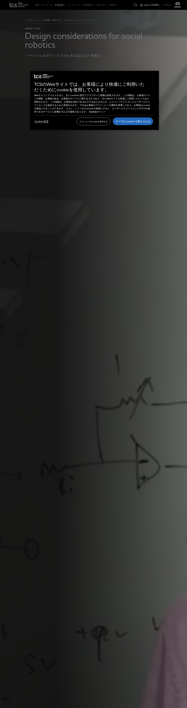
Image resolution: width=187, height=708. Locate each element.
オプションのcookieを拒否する (93, 121)
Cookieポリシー (97, 111)
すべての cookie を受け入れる (133, 121)
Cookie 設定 (41, 121)
